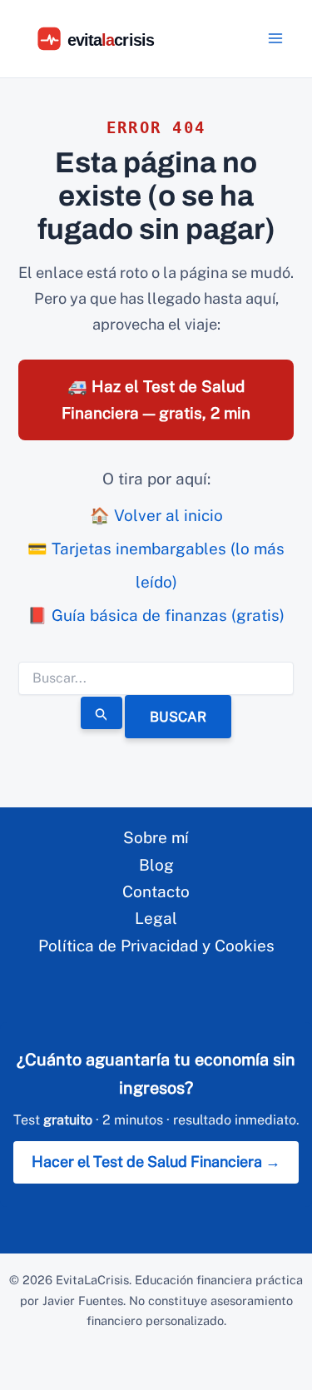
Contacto (156, 891)
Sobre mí (156, 837)
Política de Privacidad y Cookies (156, 945)
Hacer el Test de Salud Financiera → (156, 1161)
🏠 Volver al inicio (156, 515)
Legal (156, 918)
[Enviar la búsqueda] (101, 712)
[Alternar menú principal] (275, 38)
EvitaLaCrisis (92, 1280)
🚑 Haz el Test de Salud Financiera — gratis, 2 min (156, 399)
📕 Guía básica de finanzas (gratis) (156, 615)
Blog (156, 865)
